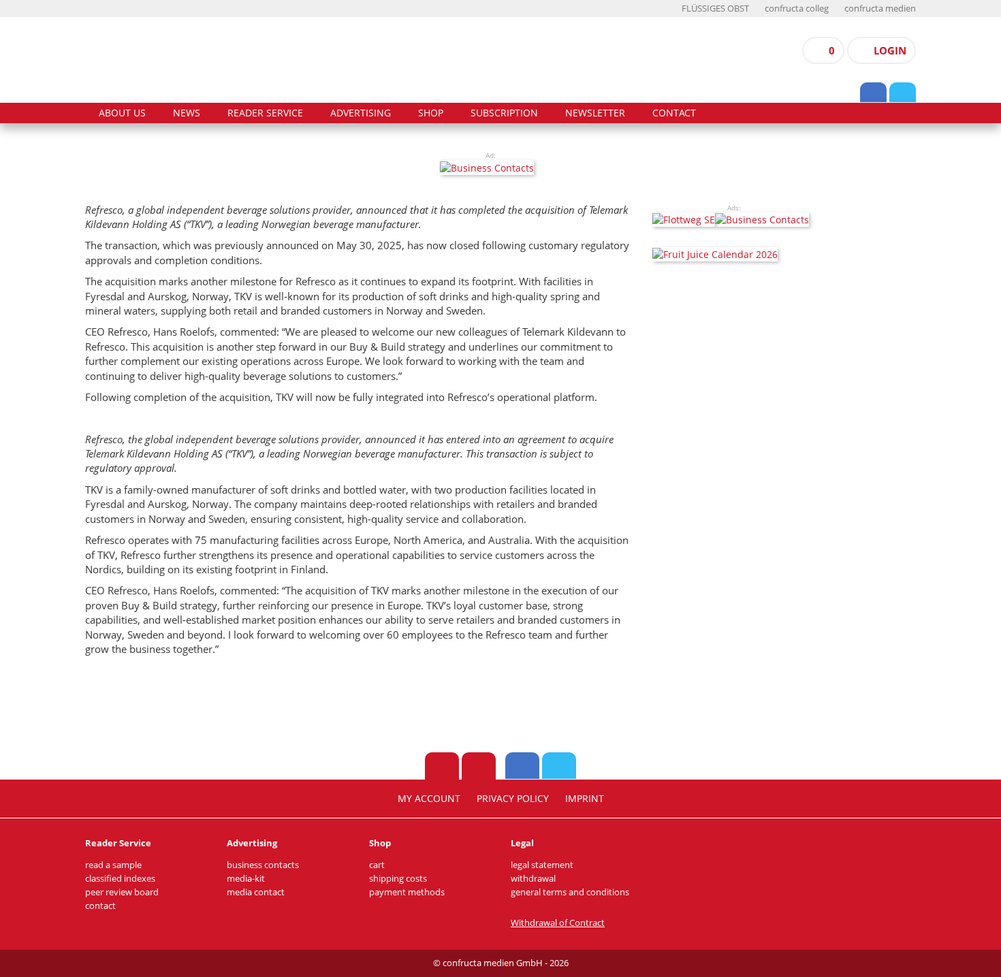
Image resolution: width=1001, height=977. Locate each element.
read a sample (113, 865)
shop (430, 113)
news (186, 113)
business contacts (263, 865)
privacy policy (513, 798)
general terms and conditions (570, 892)
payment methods (407, 892)
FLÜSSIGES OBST (715, 8)
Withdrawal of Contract (558, 923)
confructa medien (880, 8)
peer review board (122, 892)
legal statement (542, 865)
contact (674, 113)
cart (377, 865)
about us (122, 113)
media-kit (246, 878)
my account (429, 798)
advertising (360, 113)
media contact (256, 892)
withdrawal (533, 878)
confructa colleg (797, 8)
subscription (504, 113)
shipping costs (398, 878)
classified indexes (120, 878)
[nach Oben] (442, 766)
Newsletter (595, 113)
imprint (584, 798)
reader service (265, 113)
